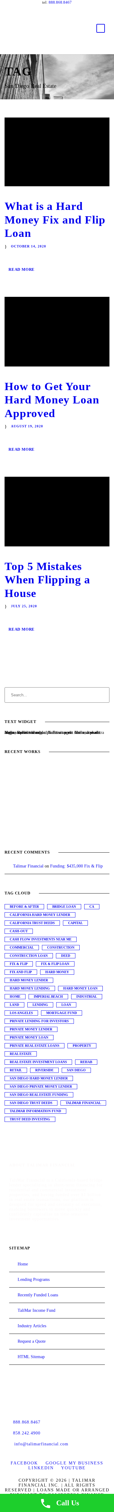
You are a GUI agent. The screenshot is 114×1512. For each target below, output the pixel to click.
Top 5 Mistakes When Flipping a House (47, 579)
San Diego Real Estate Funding (39, 1094)
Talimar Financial (28, 866)
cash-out (19, 931)
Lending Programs (34, 1279)
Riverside (44, 1070)
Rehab (86, 1062)
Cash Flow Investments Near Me (40, 939)
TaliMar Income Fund (36, 1310)
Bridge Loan (64, 906)
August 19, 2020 (27, 426)
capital (75, 923)
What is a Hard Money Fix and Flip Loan (55, 219)
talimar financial (83, 1103)
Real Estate (21, 1054)
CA (91, 906)
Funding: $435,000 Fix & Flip (76, 866)
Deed (65, 955)
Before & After (24, 906)
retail (16, 1070)
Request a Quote (32, 1341)
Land (14, 1004)
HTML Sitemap (31, 1356)
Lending (40, 1004)
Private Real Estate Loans (34, 1045)
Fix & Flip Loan (55, 964)
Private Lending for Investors (39, 1021)
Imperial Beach (48, 996)
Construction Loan (29, 955)
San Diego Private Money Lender (41, 1086)
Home (15, 996)
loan (66, 1004)
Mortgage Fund (61, 1013)
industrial (86, 996)
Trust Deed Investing (30, 1119)
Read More (22, 269)
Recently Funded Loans (38, 1295)
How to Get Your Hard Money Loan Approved (52, 399)
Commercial (22, 947)
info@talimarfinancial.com (41, 1444)
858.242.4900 (26, 1433)
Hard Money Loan (80, 988)
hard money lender (29, 980)
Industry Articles (32, 1326)
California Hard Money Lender (40, 915)
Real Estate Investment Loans (38, 1062)
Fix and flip (21, 972)
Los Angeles (21, 1013)
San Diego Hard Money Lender (39, 1078)
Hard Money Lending (30, 988)
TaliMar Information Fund (35, 1111)
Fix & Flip (19, 964)
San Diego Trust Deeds (31, 1103)
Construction (60, 947)
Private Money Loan (29, 1037)
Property (82, 1045)
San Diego (76, 1070)
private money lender (31, 1029)
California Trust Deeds (32, 923)
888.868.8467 (60, 2)
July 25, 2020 (24, 606)
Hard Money (57, 972)
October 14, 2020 (28, 246)
